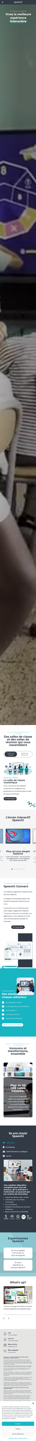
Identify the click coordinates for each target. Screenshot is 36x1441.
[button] (33, 1403)
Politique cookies (13, 1438)
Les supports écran (12, 1014)
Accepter (18, 1424)
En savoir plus (10, 799)
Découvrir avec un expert (12, 1025)
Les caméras (10, 1002)
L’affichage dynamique (14, 1018)
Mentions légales (22, 1438)
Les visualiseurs (11, 1010)
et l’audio (18, 1002)
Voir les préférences (18, 1434)
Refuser (18, 1429)
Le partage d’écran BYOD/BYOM (17, 1006)
